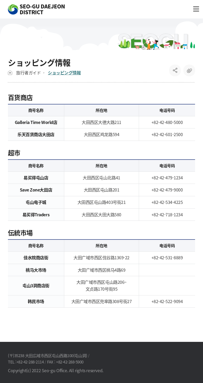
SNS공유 (175, 70)
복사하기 (189, 70)
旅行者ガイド (28, 72)
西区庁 (36, 9)
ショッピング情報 (64, 72)
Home (10, 72)
